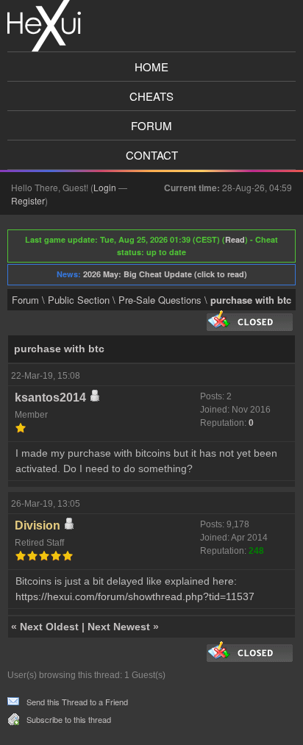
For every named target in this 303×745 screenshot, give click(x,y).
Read (235, 239)
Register (28, 200)
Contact (152, 155)
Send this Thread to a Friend (77, 701)
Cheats (151, 96)
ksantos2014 (50, 397)
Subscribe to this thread (68, 719)
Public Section (79, 300)
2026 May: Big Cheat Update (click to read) (165, 273)
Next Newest (119, 626)
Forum (151, 125)
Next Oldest (49, 626)
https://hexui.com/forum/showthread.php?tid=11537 (134, 596)
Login (104, 187)
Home (151, 66)
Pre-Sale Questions (160, 300)
